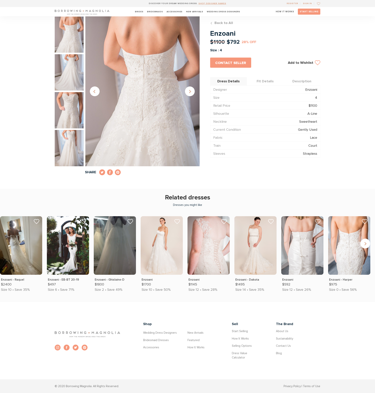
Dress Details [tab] (228, 81)
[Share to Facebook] (110, 172)
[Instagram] (58, 347)
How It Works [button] (196, 347)
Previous (95, 91)
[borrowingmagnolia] (82, 12)
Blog (279, 353)
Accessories (175, 11)
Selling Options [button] (242, 346)
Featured (194, 340)
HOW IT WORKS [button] (285, 11)
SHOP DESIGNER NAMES (212, 3)
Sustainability (284, 338)
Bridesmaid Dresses (156, 340)
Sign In (307, 3)
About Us (282, 331)
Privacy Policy (292, 386)
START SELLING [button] (309, 11)
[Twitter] (76, 347)
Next (190, 91)
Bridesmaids (155, 11)
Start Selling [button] (240, 331)
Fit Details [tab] (265, 81)
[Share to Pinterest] (118, 172)
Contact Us (283, 346)
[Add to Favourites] (317, 3)
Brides (139, 11)
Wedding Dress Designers (223, 11)
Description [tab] (301, 81)
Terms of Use (311, 386)
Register (292, 3)
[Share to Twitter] (102, 172)
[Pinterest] (85, 347)
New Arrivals (194, 11)
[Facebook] (67, 347)
